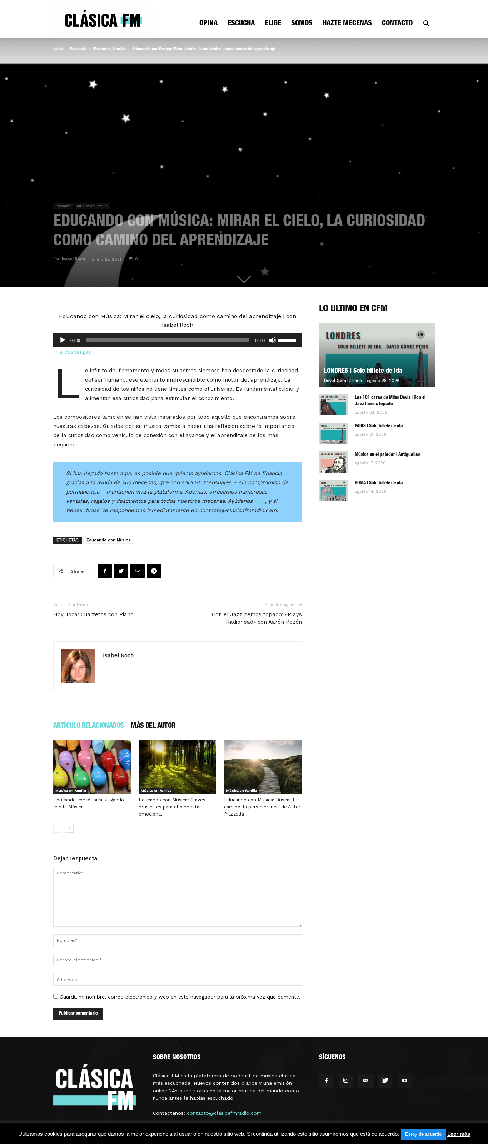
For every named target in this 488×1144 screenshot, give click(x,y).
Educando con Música (108, 540)
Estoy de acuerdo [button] (423, 1134)
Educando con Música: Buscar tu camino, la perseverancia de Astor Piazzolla (262, 807)
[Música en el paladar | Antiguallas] (333, 462)
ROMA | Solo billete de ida (379, 483)
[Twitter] (385, 1081)
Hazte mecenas (347, 23)
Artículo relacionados (88, 726)
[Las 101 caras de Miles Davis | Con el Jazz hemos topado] (333, 404)
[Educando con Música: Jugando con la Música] (92, 767)
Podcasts (78, 49)
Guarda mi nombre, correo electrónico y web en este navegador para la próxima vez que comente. (180, 997)
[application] (177, 340)
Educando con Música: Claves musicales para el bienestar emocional (172, 807)
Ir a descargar (72, 352)
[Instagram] (346, 1081)
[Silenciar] (272, 340)
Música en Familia (109, 49)
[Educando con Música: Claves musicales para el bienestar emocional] (177, 767)
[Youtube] (405, 1081)
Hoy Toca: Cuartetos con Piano (93, 614)
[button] (426, 24)
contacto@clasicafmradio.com (224, 1113)
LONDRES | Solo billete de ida (363, 371)
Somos (302, 23)
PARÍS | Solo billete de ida (379, 426)
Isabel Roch (73, 259)
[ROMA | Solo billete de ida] (333, 490)
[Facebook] (326, 1081)
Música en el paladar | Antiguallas (387, 455)
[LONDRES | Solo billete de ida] (377, 355)
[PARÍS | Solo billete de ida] (333, 433)
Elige (273, 23)
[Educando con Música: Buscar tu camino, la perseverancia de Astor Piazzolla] (263, 767)
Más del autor (153, 726)
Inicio (58, 49)
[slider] (288, 339)
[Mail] (365, 1081)
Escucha (241, 23)
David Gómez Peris (343, 380)
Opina (208, 23)
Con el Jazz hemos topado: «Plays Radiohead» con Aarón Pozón (257, 618)
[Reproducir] (62, 340)
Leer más (458, 1134)
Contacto (397, 23)
